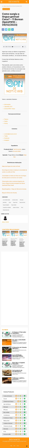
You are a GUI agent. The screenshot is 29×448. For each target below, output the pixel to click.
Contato (18, 445)
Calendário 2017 (8, 106)
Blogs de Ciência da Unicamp (9, 192)
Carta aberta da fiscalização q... (17, 371)
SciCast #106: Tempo (9, 108)
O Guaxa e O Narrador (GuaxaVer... (19, 332)
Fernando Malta (17, 151)
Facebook (6, 138)
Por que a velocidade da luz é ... (18, 340)
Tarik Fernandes (17, 149)
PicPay (6, 123)
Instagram (6, 140)
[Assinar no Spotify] (24, 396)
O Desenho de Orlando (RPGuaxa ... (19, 348)
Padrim (6, 121)
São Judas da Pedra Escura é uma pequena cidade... (19, 351)
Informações (7, 104)
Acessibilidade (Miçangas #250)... (18, 355)
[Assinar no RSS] (16, 396)
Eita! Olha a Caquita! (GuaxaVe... (18, 363)
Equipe (11, 445)
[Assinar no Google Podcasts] (18, 396)
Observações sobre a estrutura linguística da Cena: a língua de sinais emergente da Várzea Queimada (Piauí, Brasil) (13, 183)
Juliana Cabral (6, 6)
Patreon (6, 119)
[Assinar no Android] (20, 396)
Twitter (6, 136)
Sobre (14, 445)
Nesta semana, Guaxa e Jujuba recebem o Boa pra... (18, 358)
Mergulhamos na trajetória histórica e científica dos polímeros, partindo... (19, 343)
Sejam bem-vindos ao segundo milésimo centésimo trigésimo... (5, 243)
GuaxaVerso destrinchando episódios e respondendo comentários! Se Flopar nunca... (18, 335)
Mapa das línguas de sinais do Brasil (11, 166)
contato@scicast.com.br (10, 134)
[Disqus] (14, 270)
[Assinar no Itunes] (22, 396)
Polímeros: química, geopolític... (18, 378)
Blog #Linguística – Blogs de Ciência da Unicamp (14, 189)
